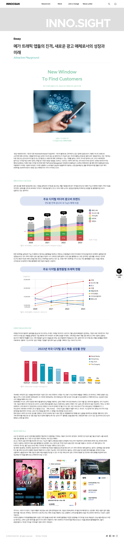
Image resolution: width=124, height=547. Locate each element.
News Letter (87, 4)
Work (60, 4)
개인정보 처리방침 (41, 536)
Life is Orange (73, 4)
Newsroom (45, 4)
